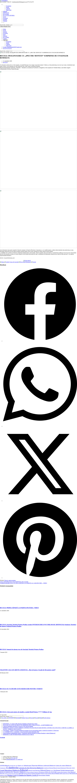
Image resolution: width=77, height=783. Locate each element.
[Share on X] (40, 500)
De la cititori (6, 37)
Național (5, 36)
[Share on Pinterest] (40, 577)
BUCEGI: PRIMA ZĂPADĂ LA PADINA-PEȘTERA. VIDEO (19, 703)
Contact (5, 38)
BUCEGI (5, 62)
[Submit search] (24, 51)
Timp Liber (8, 45)
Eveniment (8, 41)
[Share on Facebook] (40, 341)
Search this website (4, 25)
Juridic (7, 43)
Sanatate (5, 32)
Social (4, 30)
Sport (4, 34)
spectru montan (12, 580)
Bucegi (6, 580)
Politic (4, 29)
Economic (5, 33)
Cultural (8, 44)
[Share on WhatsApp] (40, 426)
